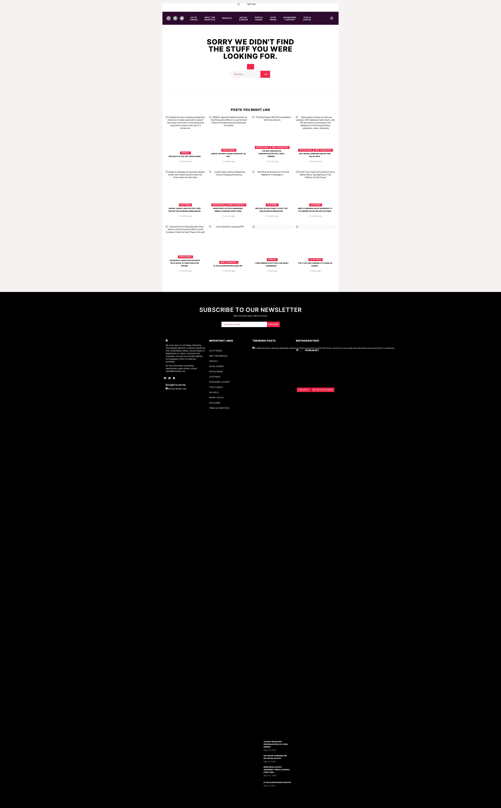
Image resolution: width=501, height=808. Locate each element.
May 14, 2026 (270, 761)
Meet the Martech (280, 147)
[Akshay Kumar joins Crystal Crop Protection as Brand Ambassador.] (185, 196)
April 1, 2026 (269, 785)
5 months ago (229, 216)
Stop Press (185, 205)
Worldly (185, 153)
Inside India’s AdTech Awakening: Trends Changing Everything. (277, 769)
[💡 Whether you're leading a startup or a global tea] (315, 371)
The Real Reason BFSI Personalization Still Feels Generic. (271, 153)
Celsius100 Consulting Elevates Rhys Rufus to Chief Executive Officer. (185, 263)
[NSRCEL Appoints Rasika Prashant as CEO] (229, 141)
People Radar (229, 150)
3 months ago (272, 161)
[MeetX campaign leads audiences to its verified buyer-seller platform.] (315, 196)
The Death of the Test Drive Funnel (184, 156)
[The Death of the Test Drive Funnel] (185, 141)
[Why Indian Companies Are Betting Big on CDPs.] (315, 141)
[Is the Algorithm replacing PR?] (229, 250)
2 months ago (185, 161)
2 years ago (272, 271)
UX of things (315, 259)
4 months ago (315, 161)
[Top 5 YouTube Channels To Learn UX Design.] (315, 250)
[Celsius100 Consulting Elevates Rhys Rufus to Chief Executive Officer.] (185, 250)
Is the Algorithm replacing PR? (228, 266)
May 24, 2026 (270, 750)
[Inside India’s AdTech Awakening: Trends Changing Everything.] (229, 196)
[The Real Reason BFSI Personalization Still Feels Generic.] (272, 141)
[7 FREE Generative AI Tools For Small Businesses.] (272, 250)
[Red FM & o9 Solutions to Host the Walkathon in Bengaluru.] (272, 196)
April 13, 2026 (270, 775)
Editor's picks (262, 147)
